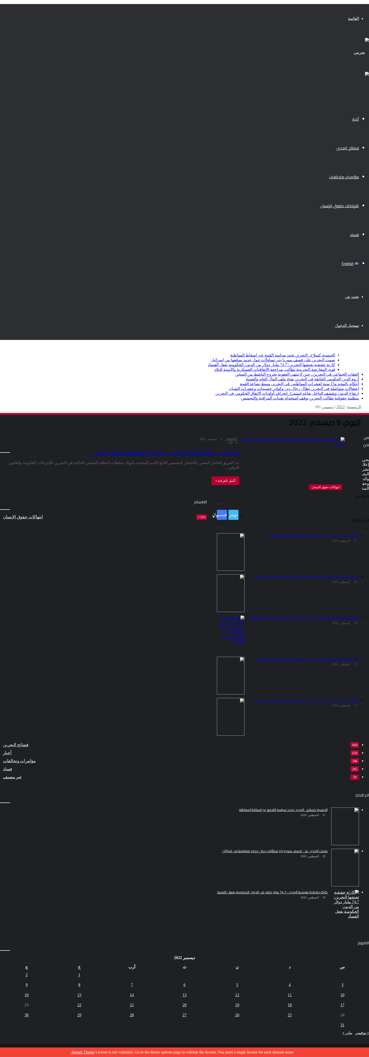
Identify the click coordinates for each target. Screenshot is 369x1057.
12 (237, 995)
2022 (341, 407)
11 (290, 995)
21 (132, 1005)
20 (184, 1005)
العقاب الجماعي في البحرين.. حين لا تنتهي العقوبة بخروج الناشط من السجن (297, 374)
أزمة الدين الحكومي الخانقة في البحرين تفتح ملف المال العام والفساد (302, 379)
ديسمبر (328, 407)
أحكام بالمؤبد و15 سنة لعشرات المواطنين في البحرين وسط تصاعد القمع (299, 384)
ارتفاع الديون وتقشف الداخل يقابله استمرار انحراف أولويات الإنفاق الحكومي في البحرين (287, 393)
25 (290, 1015)
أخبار (355, 119)
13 (184, 995)
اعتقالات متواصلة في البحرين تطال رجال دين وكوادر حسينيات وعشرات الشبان (294, 388)
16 (27, 995)
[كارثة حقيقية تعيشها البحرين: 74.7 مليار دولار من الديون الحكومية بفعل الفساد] (345, 909)
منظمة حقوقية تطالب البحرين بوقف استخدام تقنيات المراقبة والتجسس (300, 398)
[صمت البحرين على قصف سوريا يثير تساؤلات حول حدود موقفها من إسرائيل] (345, 867)
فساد (354, 234)
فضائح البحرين (347, 148)
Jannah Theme (82, 1052)
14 (132, 995)
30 (27, 1015)
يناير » (347, 1033)
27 (184, 1015)
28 (132, 1015)
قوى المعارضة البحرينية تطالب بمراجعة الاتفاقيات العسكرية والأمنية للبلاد (274, 369)
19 (237, 1005)
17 (342, 1005)
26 (237, 1015)
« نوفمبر (362, 1033)
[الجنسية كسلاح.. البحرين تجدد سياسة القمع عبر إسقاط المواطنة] (345, 826)
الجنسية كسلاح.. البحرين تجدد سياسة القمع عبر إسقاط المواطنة (282, 355)
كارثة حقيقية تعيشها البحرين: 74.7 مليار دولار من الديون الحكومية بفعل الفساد (271, 365)
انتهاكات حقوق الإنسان (339, 206)
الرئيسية (354, 407)
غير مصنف (12, 777)
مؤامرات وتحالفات (344, 177)
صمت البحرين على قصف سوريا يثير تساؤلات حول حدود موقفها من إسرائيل (273, 360)
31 (342, 1025)
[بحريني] (361, 52)
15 (79, 995)
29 (79, 1015)
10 (342, 995)
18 (290, 1005)
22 (79, 1005)
